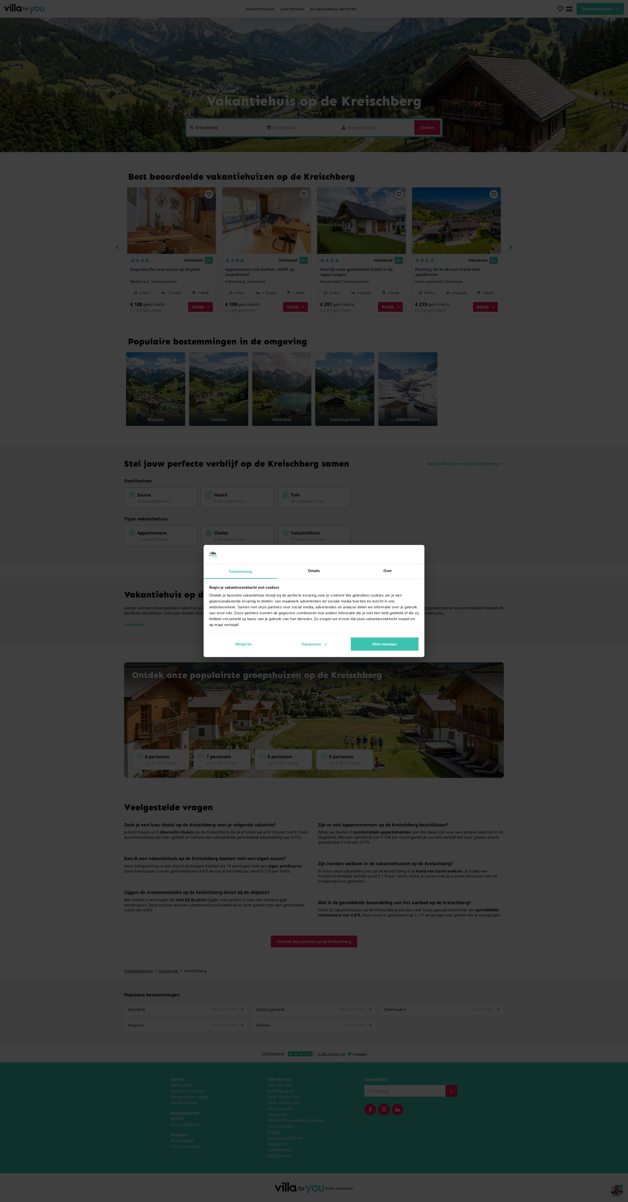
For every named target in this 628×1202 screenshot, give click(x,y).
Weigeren (243, 644)
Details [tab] (314, 570)
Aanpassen (311, 644)
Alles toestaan (384, 644)
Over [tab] (387, 570)
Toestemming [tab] (240, 571)
